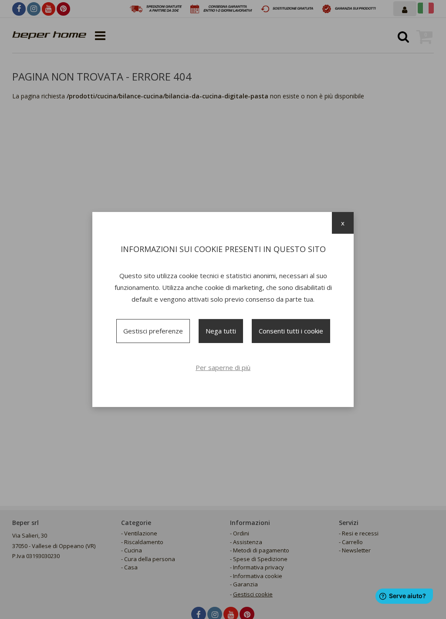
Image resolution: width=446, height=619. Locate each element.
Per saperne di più (223, 367)
